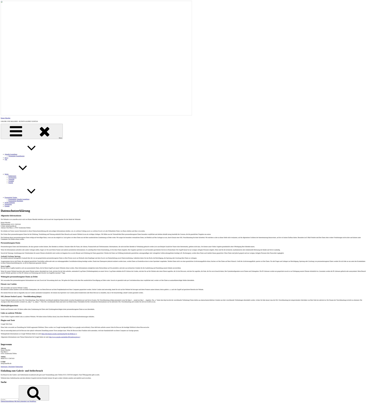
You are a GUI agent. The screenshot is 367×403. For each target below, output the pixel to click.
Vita (6, 159)
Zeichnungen (12, 177)
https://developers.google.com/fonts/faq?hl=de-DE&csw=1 (59, 334)
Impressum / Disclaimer (8, 366)
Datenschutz (19, 366)
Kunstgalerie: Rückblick (15, 201)
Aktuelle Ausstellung (11, 154)
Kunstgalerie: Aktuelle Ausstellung (18, 199)
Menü (60, 138)
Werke (7, 174)
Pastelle (10, 183)
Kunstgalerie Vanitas (11, 197)
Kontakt (7, 206)
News (6, 158)
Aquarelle (11, 179)
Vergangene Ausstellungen (16, 156)
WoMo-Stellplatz (10, 202)
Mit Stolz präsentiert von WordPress (25, 401)
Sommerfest (8, 204)
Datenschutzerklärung (7, 401)
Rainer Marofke (5, 118)
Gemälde (11, 181)
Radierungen (12, 176)
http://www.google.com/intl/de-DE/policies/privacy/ (64, 337)
